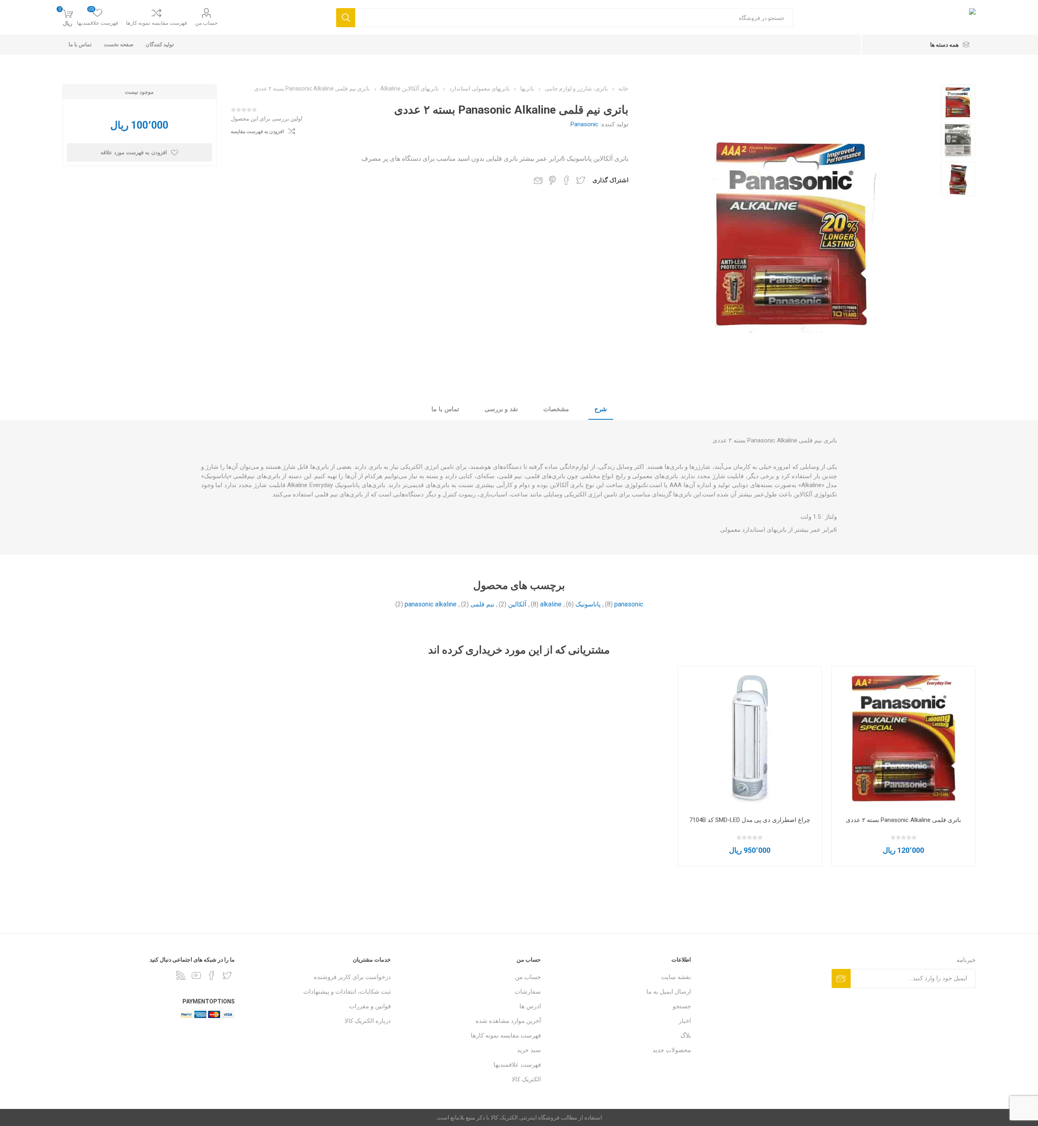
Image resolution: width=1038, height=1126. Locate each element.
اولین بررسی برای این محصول (266, 118)
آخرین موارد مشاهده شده (508, 1021)
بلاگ (685, 1035)
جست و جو (345, 17)
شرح (600, 409)
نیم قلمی (482, 604)
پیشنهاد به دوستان (538, 180)
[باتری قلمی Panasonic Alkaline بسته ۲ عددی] (904, 739)
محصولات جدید (671, 1050)
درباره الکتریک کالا (368, 1021)
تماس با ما (445, 409)
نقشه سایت (676, 977)
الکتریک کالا (526, 1079)
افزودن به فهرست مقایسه (257, 131)
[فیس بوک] (211, 975)
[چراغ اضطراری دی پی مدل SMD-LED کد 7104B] (750, 739)
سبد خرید (529, 1050)
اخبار (685, 1021)
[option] (958, 101)
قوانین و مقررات (370, 1006)
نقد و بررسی (501, 409)
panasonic (628, 604)
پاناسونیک (587, 604)
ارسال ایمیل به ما (668, 991)
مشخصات (556, 409)
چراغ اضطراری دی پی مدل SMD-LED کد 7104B (749, 820)
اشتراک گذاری (610, 180)
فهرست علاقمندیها (517, 1064)
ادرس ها (530, 1006)
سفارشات (528, 991)
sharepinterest (552, 180)
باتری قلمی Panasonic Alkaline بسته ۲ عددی (903, 820)
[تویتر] (227, 975)
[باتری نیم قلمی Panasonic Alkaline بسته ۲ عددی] (958, 101)
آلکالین (517, 604)
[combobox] (574, 17)
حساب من (206, 23)
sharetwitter (580, 180)
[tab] (600, 409)
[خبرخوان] (180, 975)
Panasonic (584, 124)
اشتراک (841, 978)
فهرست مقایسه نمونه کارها (156, 23)
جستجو (682, 1006)
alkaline (551, 604)
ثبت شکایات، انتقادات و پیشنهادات (347, 991)
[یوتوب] (196, 975)
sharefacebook (566, 180)
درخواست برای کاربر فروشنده (352, 977)
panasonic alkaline (431, 604)
